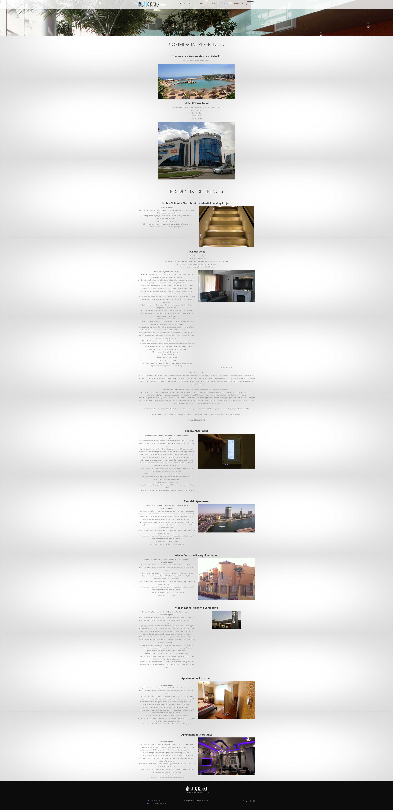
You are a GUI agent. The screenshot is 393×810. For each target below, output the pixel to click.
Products (203, 3)
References (226, 3)
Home (182, 3)
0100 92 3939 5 (156, 801)
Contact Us (238, 3)
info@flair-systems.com (158, 803)
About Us (192, 3)
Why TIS (214, 3)
